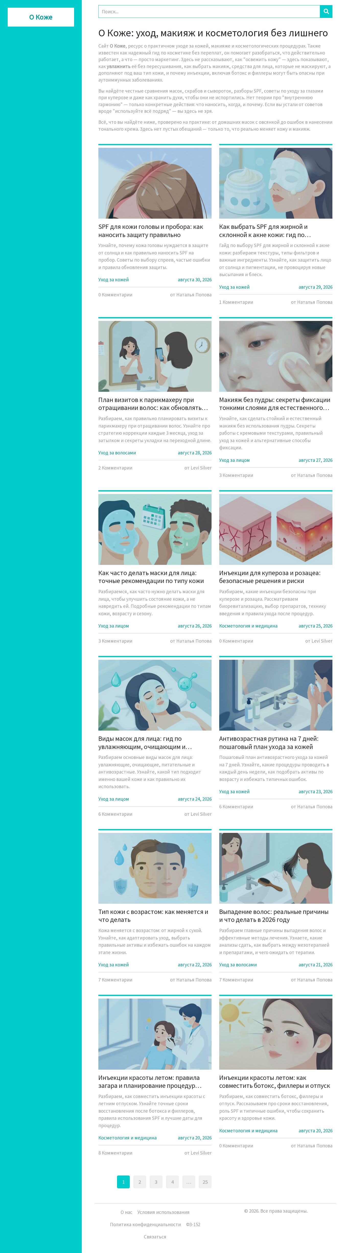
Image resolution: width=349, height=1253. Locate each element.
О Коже (40, 17)
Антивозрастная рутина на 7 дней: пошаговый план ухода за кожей (269, 742)
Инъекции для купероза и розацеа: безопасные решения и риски (270, 577)
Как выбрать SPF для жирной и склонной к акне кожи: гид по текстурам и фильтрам (263, 230)
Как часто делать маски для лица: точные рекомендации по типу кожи (151, 577)
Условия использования (163, 1212)
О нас (126, 1212)
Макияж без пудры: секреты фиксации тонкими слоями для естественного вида (274, 403)
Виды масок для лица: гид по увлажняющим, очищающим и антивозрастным (141, 742)
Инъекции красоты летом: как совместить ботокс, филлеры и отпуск (274, 1081)
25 (205, 1182)
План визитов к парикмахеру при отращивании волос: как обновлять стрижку (150, 403)
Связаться (155, 1237)
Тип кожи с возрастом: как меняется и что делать (153, 915)
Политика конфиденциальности (145, 1224)
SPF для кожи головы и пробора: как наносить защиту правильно (150, 230)
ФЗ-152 (193, 1224)
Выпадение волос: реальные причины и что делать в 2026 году (274, 915)
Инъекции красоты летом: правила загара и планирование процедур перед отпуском (149, 1081)
